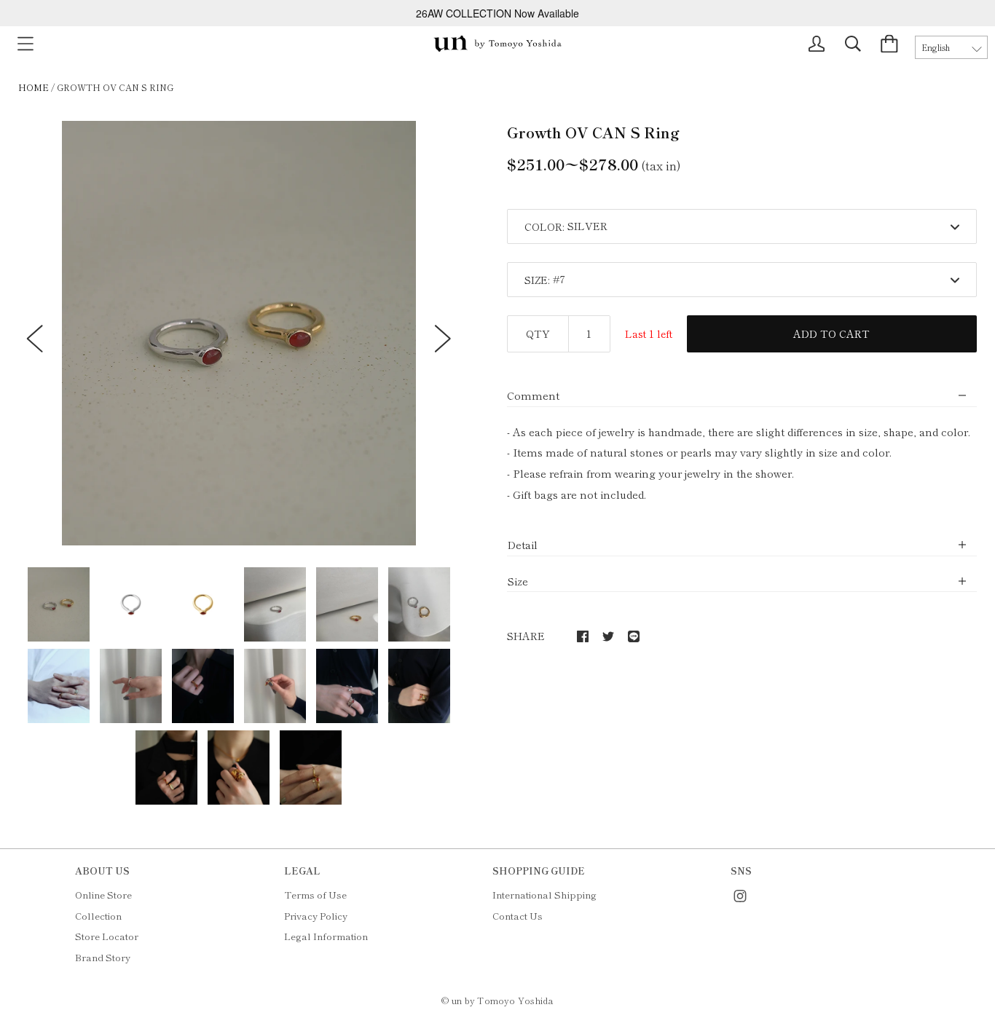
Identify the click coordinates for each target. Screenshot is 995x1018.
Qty (538, 333)
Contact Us (517, 916)
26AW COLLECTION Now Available (497, 13)
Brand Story (102, 957)
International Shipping (544, 894)
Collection (98, 916)
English (935, 47)
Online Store (103, 894)
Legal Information (326, 936)
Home (33, 87)
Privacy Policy (315, 916)
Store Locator (106, 936)
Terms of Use (315, 894)
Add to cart (831, 333)
